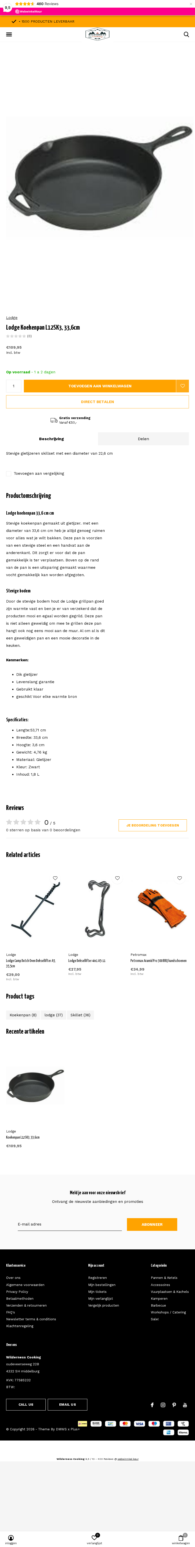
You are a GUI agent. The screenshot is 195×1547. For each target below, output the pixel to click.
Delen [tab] (143, 438)
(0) (29, 336)
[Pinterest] (174, 1405)
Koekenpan (23, 1015)
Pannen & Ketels (164, 1278)
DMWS (61, 1429)
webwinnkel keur (128, 1459)
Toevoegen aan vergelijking (39, 473)
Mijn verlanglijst (100, 1298)
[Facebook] (152, 1405)
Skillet (80, 1015)
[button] (10, 34)
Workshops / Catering (168, 1312)
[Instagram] (163, 1405)
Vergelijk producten (103, 1305)
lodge (53, 1015)
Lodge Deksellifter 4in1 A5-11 (86, 961)
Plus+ (75, 1429)
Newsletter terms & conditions (31, 1319)
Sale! (155, 1319)
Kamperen (159, 1298)
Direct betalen (97, 402)
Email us (67, 1404)
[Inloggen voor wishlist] (182, 386)
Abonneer (152, 1224)
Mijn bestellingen (102, 1285)
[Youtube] (185, 1405)
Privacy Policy (17, 1292)
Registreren (97, 1278)
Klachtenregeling (19, 1326)
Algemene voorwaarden (25, 1285)
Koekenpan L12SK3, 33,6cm (23, 1137)
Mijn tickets (97, 1292)
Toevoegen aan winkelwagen (100, 386)
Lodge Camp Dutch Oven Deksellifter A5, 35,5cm (31, 963)
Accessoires (160, 1285)
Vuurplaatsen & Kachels (170, 1292)
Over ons (13, 1278)
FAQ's (10, 1312)
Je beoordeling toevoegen (152, 825)
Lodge (12, 317)
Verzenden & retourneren (26, 1305)
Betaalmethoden (20, 1298)
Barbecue (158, 1305)
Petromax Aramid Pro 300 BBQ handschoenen (159, 961)
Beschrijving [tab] (51, 438)
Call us (26, 1404)
